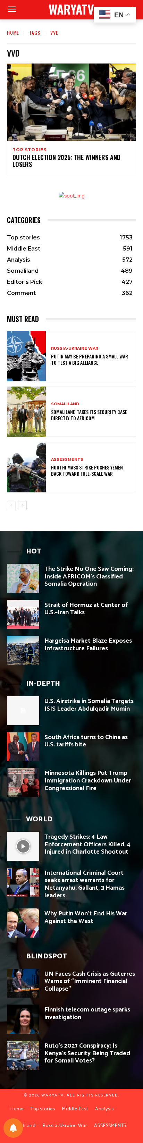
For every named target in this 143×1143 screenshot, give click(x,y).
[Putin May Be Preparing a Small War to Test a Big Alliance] (26, 356)
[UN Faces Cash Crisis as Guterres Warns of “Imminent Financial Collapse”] (23, 983)
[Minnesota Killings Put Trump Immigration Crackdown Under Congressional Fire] (23, 782)
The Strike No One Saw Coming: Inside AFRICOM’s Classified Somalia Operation (89, 576)
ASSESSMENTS (67, 460)
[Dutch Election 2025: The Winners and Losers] (71, 102)
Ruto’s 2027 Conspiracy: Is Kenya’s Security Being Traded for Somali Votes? (87, 1053)
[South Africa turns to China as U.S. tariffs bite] (23, 746)
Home (13, 32)
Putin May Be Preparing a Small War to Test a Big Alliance (89, 359)
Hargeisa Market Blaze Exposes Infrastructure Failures (88, 645)
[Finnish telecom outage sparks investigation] (23, 1019)
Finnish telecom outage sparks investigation (87, 1014)
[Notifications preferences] (13, 1128)
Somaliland (65, 404)
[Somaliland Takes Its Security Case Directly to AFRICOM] (26, 412)
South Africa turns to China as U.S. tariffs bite (86, 741)
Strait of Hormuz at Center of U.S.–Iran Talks (86, 609)
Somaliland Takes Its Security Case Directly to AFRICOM (89, 415)
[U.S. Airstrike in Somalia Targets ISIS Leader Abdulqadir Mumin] (23, 710)
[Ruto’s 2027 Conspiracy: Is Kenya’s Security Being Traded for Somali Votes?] (23, 1055)
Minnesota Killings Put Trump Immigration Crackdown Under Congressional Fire (87, 780)
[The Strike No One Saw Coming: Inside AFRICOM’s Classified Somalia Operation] (23, 578)
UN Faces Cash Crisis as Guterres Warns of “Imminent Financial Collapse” (89, 981)
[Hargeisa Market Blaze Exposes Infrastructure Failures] (23, 650)
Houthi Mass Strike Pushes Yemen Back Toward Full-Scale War (87, 470)
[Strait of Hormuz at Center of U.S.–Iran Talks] (23, 614)
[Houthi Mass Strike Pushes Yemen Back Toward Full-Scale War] (26, 467)
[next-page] (22, 505)
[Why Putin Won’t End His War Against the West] (23, 923)
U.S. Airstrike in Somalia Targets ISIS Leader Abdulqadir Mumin (89, 705)
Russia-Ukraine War (74, 348)
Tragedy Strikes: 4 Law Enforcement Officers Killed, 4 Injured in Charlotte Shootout (87, 844)
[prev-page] (11, 505)
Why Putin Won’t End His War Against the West (85, 917)
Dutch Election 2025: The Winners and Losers (66, 161)
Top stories (29, 150)
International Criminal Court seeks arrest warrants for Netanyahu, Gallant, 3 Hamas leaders (84, 884)
